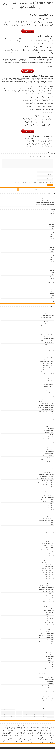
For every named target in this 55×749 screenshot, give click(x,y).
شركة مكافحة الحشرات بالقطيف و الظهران (45, 478)
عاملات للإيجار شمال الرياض (47, 601)
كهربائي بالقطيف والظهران (48, 668)
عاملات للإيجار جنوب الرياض (47, 599)
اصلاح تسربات (50, 311)
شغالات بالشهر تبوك (49, 513)
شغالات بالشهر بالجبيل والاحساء (47, 497)
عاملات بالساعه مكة (49, 564)
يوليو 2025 (52, 234)
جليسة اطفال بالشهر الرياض (36, 728)
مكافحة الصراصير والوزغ (48, 681)
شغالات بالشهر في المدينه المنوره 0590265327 (45, 200)
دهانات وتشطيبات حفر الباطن (47, 455)
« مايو (53, 719)
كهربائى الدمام (50, 660)
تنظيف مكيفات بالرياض (48, 388)
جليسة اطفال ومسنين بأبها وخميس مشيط (45, 403)
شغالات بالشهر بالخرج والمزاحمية (46, 499)
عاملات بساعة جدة (49, 595)
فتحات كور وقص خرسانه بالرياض (47, 633)
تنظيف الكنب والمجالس (48, 386)
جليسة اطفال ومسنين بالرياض (47, 409)
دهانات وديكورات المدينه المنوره (47, 457)
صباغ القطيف (50, 530)
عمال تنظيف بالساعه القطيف (47, 620)
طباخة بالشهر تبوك (49, 534)
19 (34, 714)
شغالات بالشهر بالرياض (48, 503)
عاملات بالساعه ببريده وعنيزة (47, 562)
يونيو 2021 (52, 295)
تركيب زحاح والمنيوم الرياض (47, 329)
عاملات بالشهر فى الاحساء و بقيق (46, 585)
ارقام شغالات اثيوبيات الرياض (29, 727)
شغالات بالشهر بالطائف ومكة (47, 505)
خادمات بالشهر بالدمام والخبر (47, 440)
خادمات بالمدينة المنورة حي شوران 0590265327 (45, 198)
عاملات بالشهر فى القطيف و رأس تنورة (45, 587)
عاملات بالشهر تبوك (49, 580)
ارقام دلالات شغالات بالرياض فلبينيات (40, 727)
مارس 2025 (52, 243)
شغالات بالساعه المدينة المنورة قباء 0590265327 (45, 204)
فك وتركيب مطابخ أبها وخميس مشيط (46, 652)
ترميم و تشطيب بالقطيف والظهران (46, 352)
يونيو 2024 (52, 259)
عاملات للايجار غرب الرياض (48, 606)
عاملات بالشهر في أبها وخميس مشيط (46, 589)
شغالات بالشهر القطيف (48, 495)
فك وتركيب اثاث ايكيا (49, 647)
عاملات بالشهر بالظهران (48, 576)
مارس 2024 (52, 266)
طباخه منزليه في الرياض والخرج (47, 549)
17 (50, 714)
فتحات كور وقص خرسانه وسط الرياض (46, 643)
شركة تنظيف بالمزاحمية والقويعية (46, 476)
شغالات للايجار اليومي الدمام (12, 739)
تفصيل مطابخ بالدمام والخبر (48, 369)
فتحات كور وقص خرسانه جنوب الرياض (46, 635)
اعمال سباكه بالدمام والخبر (48, 313)
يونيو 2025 (52, 236)
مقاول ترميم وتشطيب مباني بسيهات (46, 677)
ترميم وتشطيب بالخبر (49, 355)
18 (43, 714)
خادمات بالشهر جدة (49, 451)
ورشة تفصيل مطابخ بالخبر (29, 146)
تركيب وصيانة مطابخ (49, 344)
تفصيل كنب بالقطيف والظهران (47, 367)
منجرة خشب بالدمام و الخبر (48, 689)
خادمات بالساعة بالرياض (48, 430)
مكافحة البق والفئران (49, 679)
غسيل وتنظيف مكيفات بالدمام (47, 626)
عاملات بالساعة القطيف (48, 553)
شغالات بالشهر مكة (49, 522)
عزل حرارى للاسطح (49, 612)
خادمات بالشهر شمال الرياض (15, 728)
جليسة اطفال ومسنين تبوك (48, 415)
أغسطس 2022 (51, 282)
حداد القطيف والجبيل (49, 426)
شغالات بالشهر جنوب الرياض (26, 733)
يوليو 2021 (52, 293)
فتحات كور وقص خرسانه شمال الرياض (45, 639)
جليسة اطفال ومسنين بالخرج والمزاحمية (45, 407)
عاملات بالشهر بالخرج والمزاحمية (47, 570)
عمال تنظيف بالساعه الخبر (48, 616)
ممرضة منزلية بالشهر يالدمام (47, 687)
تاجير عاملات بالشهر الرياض (47, 319)
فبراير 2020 (52, 299)
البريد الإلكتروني (50, 174)
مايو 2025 (52, 238)
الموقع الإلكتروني (50, 178)
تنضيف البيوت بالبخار (49, 378)
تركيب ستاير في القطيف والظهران (46, 334)
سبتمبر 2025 (51, 230)
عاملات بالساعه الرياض (48, 560)
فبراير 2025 (52, 245)
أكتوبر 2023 (52, 274)
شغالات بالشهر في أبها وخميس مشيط (46, 520)
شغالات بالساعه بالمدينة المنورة (47, 488)
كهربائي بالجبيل (50, 666)
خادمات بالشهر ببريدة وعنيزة (47, 447)
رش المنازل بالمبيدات (49, 461)
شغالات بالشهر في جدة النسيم (14, 735)
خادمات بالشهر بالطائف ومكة (47, 442)
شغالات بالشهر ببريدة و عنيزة (47, 511)
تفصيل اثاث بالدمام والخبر (48, 363)
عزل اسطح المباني (49, 608)
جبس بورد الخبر (50, 394)
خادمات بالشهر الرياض (48, 434)
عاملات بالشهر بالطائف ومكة (47, 574)
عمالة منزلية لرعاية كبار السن (14, 741)
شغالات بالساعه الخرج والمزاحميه (46, 484)
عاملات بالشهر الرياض (49, 566)
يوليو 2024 (52, 257)
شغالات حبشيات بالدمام (33, 738)
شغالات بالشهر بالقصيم (48, 507)
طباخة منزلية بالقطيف (49, 539)
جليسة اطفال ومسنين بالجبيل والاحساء (45, 405)
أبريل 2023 (52, 276)
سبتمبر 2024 (51, 253)
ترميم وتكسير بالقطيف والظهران (47, 359)
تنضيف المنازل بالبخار (49, 382)
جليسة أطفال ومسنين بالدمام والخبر (46, 401)
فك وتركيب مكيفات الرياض (48, 654)
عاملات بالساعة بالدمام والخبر (47, 555)
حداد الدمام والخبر (49, 424)
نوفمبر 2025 (52, 226)
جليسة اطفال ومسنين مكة (48, 419)
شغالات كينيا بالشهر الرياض (37, 739)
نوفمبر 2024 (52, 249)
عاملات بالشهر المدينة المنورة (47, 568)
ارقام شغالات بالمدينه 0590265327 (47, 195)
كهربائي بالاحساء (50, 664)
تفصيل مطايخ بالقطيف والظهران (47, 371)
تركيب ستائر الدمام (49, 331)
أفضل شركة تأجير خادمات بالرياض (40, 725)
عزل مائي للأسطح (49, 614)
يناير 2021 (52, 297)
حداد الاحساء (50, 421)
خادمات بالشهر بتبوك (49, 449)
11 (43, 713)
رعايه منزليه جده (50, 467)
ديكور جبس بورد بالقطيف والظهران (46, 459)
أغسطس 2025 (51, 232)
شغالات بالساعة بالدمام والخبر (47, 480)
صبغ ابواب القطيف (49, 66)
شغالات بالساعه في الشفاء (12, 730)
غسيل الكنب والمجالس (48, 622)
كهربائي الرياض (50, 662)
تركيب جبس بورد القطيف (48, 323)
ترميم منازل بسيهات (49, 350)
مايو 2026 (52, 213)
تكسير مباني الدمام (49, 375)
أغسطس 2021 (51, 291)
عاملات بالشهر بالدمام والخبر (47, 572)
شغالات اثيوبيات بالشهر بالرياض (27, 730)
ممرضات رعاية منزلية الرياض (44, 742)
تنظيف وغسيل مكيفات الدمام (47, 392)
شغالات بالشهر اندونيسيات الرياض (28, 732)
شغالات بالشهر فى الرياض (48, 518)
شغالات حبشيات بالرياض (24, 738)
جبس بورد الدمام (49, 396)
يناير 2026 (52, 222)
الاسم (52, 169)
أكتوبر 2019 (52, 301)
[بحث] (18, 189)
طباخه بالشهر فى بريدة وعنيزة (47, 543)
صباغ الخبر (51, 526)
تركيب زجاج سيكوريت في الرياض (46, 327)
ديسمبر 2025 (51, 224)
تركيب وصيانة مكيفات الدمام (47, 346)
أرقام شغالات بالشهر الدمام (50, 725)
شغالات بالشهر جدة (49, 516)
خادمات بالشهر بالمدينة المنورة (47, 444)
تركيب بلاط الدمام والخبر (48, 321)
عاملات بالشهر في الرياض (27, 741)
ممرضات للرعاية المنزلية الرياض (33, 742)
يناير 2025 (52, 247)
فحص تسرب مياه (49, 645)
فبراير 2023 (52, 280)
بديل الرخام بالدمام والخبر (48, 315)
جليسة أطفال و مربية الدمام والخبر (46, 398)
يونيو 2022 (52, 284)
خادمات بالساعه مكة (49, 432)
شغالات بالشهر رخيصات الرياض (15, 733)
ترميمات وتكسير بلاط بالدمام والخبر (46, 361)
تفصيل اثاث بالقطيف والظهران (47, 365)
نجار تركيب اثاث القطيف (48, 691)
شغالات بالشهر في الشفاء (24, 735)
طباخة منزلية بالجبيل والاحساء (47, 537)
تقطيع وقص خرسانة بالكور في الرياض (46, 373)
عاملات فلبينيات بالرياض (48, 597)
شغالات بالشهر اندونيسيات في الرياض (14, 732)
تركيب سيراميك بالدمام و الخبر (47, 338)
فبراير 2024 (52, 268)
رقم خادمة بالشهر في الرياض (43, 730)
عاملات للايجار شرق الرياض (48, 603)
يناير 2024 (52, 270)
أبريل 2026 (52, 215)
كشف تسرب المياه (49, 656)
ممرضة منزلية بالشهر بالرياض (47, 685)
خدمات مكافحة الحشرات (48, 453)
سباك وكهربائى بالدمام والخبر (47, 472)
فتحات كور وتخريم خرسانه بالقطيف (46, 631)
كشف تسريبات (50, 658)
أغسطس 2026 (51, 211)
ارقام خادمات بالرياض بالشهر (30, 725)
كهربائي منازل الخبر (49, 670)
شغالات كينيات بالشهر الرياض (25, 739)
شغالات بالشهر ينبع (49, 524)
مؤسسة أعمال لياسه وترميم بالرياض (46, 672)
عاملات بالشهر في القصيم (48, 591)
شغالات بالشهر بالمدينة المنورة (47, 509)
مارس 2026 (52, 217)
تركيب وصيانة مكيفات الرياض (47, 348)
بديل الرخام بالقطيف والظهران (47, 317)
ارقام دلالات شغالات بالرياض (19, 725)
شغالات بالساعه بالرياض (48, 486)
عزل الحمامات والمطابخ (48, 610)
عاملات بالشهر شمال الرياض (38, 741)
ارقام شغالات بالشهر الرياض (15, 727)
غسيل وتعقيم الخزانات (48, 624)
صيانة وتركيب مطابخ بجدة (48, 532)
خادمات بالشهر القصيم (48, 436)
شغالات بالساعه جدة (49, 493)
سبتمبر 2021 (51, 289)
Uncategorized (50, 308)
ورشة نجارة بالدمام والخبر (48, 700)
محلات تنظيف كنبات (49, 675)
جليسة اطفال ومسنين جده (48, 417)
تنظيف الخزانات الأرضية (48, 384)
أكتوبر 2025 (52, 228)
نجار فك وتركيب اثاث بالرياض (47, 695)
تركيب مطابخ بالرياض (49, 342)
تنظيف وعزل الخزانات (49, 390)
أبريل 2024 (52, 263)
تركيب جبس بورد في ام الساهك (47, 325)
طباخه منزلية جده (49, 547)
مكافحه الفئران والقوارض (48, 683)
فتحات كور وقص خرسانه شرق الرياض (46, 637)
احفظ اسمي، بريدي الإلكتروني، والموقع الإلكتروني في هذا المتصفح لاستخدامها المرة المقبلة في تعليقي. (34, 182)
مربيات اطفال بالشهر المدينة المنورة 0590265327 (44, 202)
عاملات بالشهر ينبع (49, 593)
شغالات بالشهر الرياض (42, 732)
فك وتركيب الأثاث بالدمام (48, 649)
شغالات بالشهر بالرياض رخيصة (45, 733)
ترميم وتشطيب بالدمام (48, 357)
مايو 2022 (52, 286)
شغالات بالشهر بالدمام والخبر (47, 501)
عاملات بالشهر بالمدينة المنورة (47, 578)
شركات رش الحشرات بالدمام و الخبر (46, 474)
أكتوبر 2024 (52, 251)
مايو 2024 (52, 261)
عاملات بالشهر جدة (49, 583)
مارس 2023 (52, 278)
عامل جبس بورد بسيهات (48, 551)
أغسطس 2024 (51, 255)
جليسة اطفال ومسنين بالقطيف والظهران (45, 411)
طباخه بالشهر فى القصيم (48, 541)
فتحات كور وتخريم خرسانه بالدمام (46, 629)
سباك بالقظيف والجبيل (48, 470)
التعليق (51, 157)
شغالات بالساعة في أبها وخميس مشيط (45, 482)
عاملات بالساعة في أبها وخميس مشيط (45, 557)
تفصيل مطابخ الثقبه (30, 27)
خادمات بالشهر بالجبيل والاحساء (47, 438)
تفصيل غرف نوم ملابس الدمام (47, 112)
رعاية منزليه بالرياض (49, 463)
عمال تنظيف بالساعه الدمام (47, 618)
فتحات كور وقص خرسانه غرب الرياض (46, 641)
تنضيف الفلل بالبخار (49, 380)
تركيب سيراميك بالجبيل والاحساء (47, 336)
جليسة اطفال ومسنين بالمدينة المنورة (46, 413)
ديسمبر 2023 (51, 272)
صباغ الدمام (50, 528)
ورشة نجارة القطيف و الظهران (47, 698)
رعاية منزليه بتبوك (49, 465)
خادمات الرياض (50, 428)
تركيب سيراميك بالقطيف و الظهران (46, 340)
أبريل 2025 (52, 240)
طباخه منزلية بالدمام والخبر (48, 545)
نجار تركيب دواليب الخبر (48, 693)
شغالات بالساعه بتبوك (49, 490)
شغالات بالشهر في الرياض (38, 735)
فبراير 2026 (52, 220)
